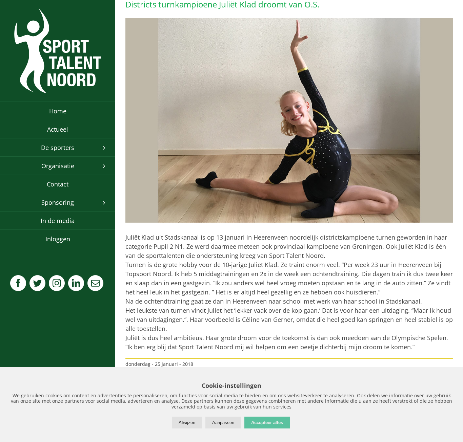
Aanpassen (223, 422)
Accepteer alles (267, 422)
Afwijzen (187, 422)
